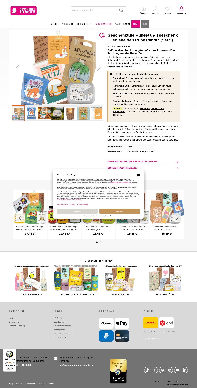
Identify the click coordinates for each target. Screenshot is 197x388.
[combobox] (98, 10)
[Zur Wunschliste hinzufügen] (102, 36)
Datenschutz (14, 322)
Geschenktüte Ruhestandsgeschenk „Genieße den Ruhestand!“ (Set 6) (30, 229)
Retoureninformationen (63, 334)
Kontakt (19, 384)
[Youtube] (177, 371)
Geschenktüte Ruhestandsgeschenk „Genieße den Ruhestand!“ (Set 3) (132, 229)
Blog (11, 384)
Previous (20, 217)
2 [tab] (100, 242)
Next (176, 217)
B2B (145, 24)
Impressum (30, 384)
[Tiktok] (147, 371)
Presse (42, 384)
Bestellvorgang (60, 322)
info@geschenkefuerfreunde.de (76, 365)
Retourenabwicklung (152, 338)
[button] (18, 67)
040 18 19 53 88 (22, 365)
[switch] (10, 368)
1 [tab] (97, 242)
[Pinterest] (162, 371)
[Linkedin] (185, 371)
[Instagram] (170, 371)
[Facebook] (155, 371)
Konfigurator (103, 24)
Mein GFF (155, 13)
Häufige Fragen (60, 318)
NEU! (135, 24)
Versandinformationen (62, 326)
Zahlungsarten (59, 330)
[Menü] (14, 350)
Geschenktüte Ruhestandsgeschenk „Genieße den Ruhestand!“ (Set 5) (64, 229)
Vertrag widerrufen (61, 338)
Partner (51, 384)
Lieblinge (167, 13)
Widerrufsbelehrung (17, 326)
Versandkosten (182, 382)
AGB (11, 318)
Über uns (143, 13)
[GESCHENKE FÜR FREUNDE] (23, 10)
